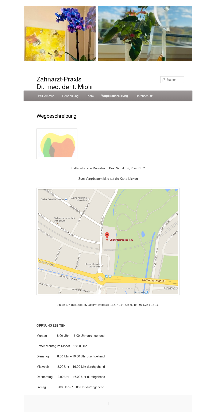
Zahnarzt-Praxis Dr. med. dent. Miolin (65, 82)
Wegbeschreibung (114, 95)
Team (90, 95)
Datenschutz (144, 95)
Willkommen (46, 95)
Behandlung (70, 95)
